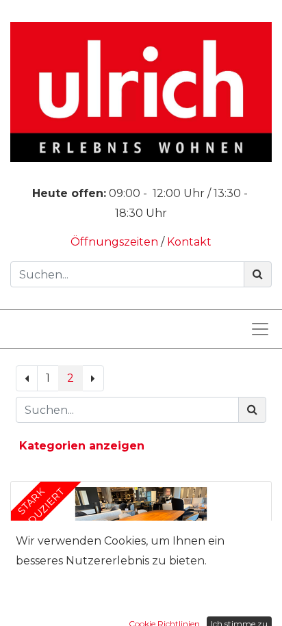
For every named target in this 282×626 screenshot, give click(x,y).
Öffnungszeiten (115, 241)
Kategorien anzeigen (81, 445)
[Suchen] (258, 274)
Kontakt (189, 241)
